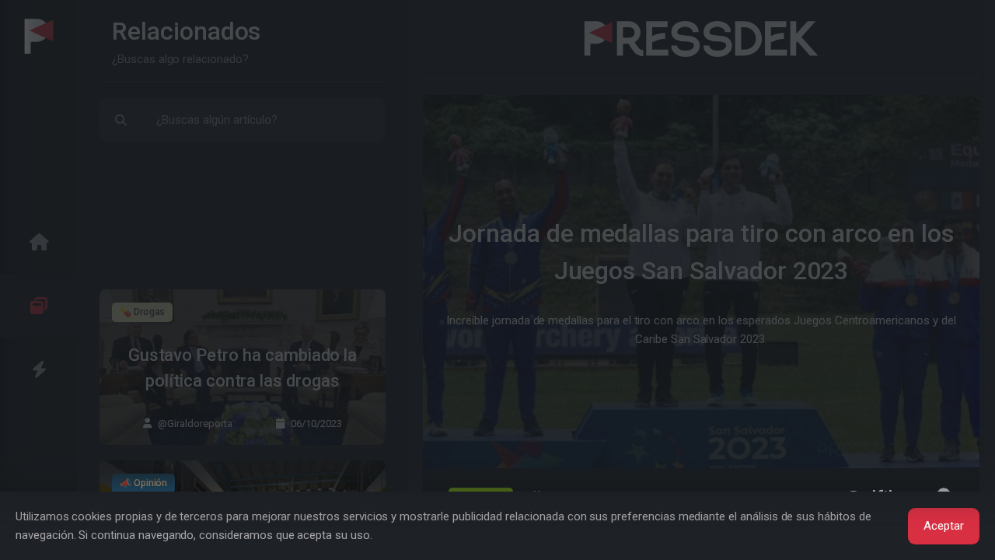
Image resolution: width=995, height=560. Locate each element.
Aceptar (943, 526)
